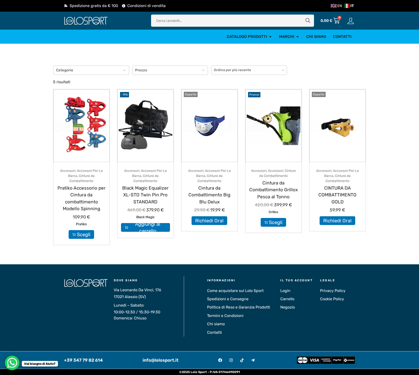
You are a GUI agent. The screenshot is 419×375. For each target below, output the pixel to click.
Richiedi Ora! (209, 221)
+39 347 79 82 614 (83, 360)
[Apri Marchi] (297, 37)
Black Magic (145, 217)
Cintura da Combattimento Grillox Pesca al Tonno (273, 190)
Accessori (67, 171)
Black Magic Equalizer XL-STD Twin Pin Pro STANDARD (145, 195)
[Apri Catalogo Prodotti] (270, 37)
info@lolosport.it (160, 360)
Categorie (64, 70)
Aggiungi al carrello (147, 227)
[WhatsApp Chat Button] (12, 363)
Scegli (83, 234)
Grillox (273, 212)
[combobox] (249, 70)
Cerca (308, 20)
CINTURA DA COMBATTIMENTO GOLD (337, 195)
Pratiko (81, 224)
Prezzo (141, 70)
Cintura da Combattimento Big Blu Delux (209, 195)
